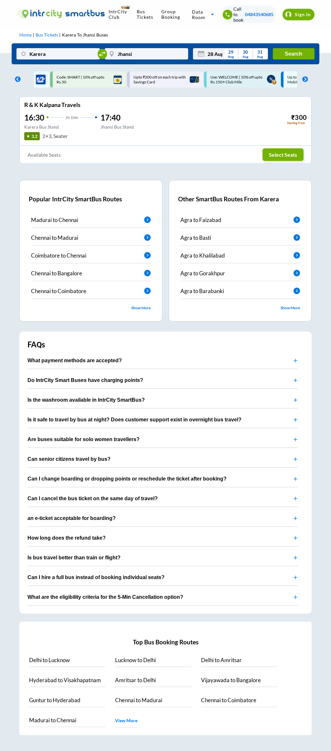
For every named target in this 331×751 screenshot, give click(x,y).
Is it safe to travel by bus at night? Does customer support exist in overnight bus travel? (134, 419)
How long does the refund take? (66, 538)
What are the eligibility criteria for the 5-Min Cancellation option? (105, 597)
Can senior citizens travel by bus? (69, 459)
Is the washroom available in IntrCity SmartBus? (86, 400)
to (49, 660)
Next (303, 79)
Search (293, 54)
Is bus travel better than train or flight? (74, 557)
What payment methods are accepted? (74, 360)
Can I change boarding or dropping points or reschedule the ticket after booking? (127, 478)
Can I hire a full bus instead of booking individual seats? (96, 577)
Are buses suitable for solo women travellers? (83, 439)
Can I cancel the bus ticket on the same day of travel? (92, 498)
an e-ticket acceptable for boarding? (71, 518)
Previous (16, 79)
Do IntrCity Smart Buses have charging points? (85, 380)
